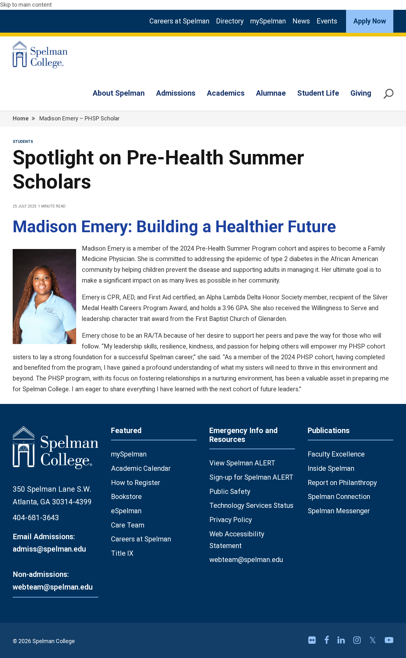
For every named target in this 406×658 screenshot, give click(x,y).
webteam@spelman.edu (246, 560)
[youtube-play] (389, 640)
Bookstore (126, 497)
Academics (226, 93)
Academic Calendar (141, 468)
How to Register (135, 483)
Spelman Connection (339, 497)
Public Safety (229, 491)
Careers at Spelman (179, 21)
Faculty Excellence (336, 454)
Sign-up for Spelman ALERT (251, 477)
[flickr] (313, 640)
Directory (230, 21)
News (301, 21)
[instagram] (358, 640)
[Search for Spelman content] (388, 96)
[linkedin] (342, 640)
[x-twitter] (373, 640)
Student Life (318, 93)
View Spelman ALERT (242, 463)
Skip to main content (26, 4)
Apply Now (369, 21)
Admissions (175, 93)
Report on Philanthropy (342, 483)
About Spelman (119, 93)
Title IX (122, 553)
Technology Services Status (251, 505)
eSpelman (126, 511)
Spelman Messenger (339, 511)
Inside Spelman (331, 468)
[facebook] (327, 640)
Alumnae (271, 93)
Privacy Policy (230, 520)
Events (327, 21)
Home (21, 118)
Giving (360, 93)
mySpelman (268, 21)
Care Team (127, 525)
